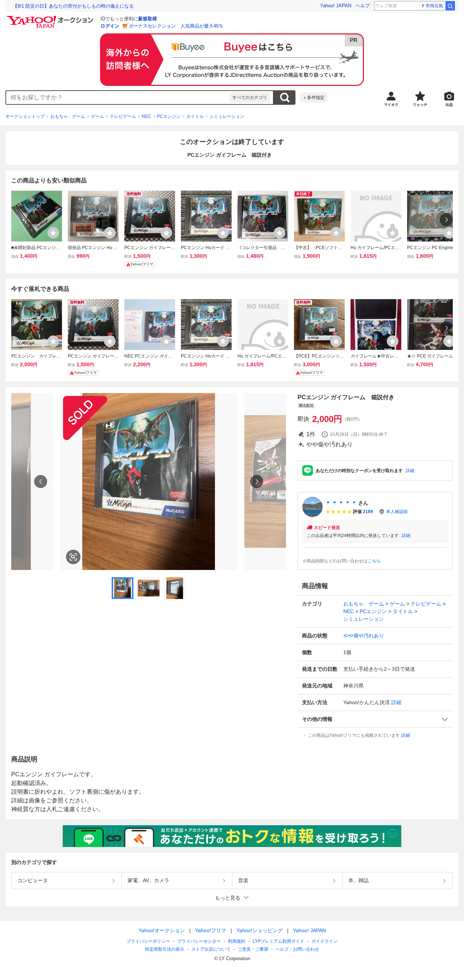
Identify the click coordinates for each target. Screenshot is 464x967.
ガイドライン (324, 941)
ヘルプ (363, 5)
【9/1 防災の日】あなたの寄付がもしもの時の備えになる (73, 6)
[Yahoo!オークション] (51, 18)
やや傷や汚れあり (363, 636)
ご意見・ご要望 (253, 949)
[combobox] (118, 97)
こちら (374, 560)
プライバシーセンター (199, 941)
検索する (284, 97)
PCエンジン (169, 116)
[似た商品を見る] (73, 557)
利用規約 (236, 941)
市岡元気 (434, 5)
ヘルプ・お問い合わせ (297, 949)
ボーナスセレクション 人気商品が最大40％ (176, 26)
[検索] (450, 6)
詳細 (410, 470)
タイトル (195, 116)
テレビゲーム (123, 116)
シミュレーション (227, 116)
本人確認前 (397, 511)
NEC (146, 116)
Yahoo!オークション (161, 930)
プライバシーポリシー (148, 941)
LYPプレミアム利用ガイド (278, 941)
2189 (368, 511)
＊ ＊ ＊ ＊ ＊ (341, 503)
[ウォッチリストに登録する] (53, 233)
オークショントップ (25, 116)
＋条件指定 (313, 97)
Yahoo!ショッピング (259, 930)
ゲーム (97, 116)
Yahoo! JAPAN (335, 5)
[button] (375, 719)
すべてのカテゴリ (249, 97)
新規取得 (147, 18)
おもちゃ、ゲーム (67, 116)
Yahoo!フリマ (210, 930)
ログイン (109, 26)
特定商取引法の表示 (164, 949)
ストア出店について (211, 949)
